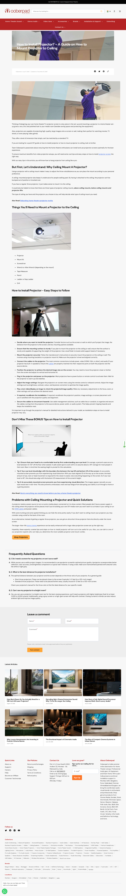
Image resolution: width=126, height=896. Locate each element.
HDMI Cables (95, 845)
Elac (87, 867)
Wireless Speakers (52, 858)
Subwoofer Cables (88, 855)
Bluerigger (24, 867)
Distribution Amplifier (57, 845)
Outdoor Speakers (63, 850)
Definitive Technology (57, 867)
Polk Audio (37, 869)
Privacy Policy (32, 770)
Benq (17, 867)
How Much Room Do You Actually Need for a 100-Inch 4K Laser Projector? (23, 700)
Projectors (79, 853)
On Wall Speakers (51, 850)
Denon (68, 867)
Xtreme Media (82, 869)
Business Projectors (52, 843)
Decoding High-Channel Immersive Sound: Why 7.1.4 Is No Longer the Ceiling (61, 700)
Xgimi (74, 869)
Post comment (34, 650)
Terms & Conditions (34, 773)
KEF (116, 867)
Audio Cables (64, 843)
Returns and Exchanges (35, 764)
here (65, 774)
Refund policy (32, 776)
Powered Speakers (102, 850)
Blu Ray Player (95, 843)
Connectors (45, 845)
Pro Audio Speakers (11, 853)
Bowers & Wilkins (34, 867)
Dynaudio (81, 867)
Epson (97, 867)
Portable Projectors (77, 850)
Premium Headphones (107, 845)
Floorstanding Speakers (82, 845)
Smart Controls (108, 853)
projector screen (105, 154)
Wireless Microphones (38, 858)
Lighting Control (9, 850)
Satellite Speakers (96, 853)
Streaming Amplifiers (37, 855)
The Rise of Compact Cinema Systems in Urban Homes (100, 740)
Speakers (7, 855)
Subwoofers (99, 855)
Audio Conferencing (10, 843)
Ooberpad (29, 869)
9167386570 (61, 771)
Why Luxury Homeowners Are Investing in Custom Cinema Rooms (22, 740)
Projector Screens (68, 853)
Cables (26, 845)
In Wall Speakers (78, 848)
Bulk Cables (105, 843)
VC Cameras (17, 858)
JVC (111, 867)
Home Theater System (64, 848)
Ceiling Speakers (34, 845)
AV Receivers (85, 843)
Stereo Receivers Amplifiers (21, 855)
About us (8, 764)
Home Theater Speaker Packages (46, 848)
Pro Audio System (24, 853)
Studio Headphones (51, 855)
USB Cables (8, 858)
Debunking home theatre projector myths (36, 201)
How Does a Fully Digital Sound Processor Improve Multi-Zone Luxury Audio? (100, 700)
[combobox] (67, 11)
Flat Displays (69, 845)
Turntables (108, 855)
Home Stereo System (11, 848)
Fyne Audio (104, 867)
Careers (8, 770)
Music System (39, 850)
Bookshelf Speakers (38, 843)
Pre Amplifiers (114, 850)
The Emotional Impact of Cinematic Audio (61, 739)
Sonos (59, 869)
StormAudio (67, 869)
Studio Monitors (64, 855)
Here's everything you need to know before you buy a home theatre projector (50, 493)
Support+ (8, 767)
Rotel (53, 869)
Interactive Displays (105, 848)
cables (51, 364)
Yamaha (90, 869)
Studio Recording (76, 855)
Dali (42, 867)
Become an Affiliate (11, 776)
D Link (47, 867)
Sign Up (77, 777)
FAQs (6, 773)
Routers (86, 853)
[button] (114, 11)
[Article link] (24, 687)
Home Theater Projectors (27, 848)
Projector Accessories (38, 853)
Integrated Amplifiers (91, 848)
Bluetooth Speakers (24, 843)
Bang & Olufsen (9, 867)
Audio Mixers (29, 850)
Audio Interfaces (74, 843)
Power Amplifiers (90, 850)
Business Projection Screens (13, 845)
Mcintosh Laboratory (18, 869)
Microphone (19, 850)
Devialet (74, 867)
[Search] (101, 11)
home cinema (32, 525)
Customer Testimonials (13, 779)
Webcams (26, 858)
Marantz (7, 869)
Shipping (30, 767)
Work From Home (65, 858)
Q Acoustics (46, 869)
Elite (92, 867)
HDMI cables (19, 509)
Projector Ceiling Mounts (54, 853)
